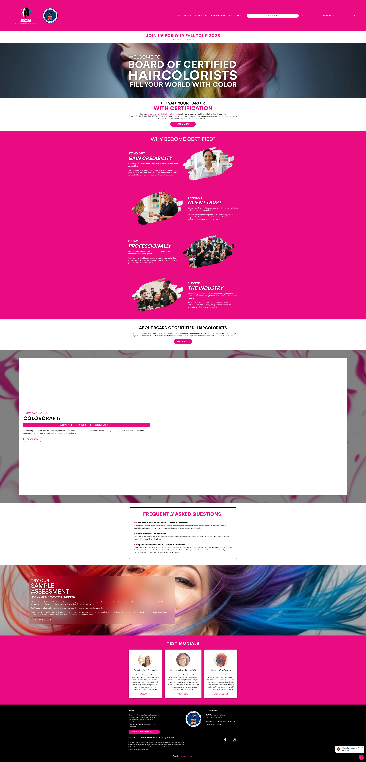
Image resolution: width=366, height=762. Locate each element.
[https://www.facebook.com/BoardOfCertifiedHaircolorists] (225, 739)
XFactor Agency (187, 756)
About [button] (186, 15)
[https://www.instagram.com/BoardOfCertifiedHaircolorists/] (193, 719)
